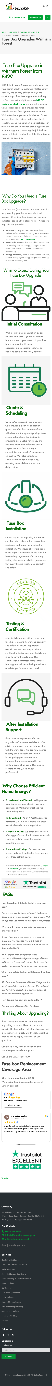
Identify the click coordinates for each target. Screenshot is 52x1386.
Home (4, 32)
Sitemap (5, 1320)
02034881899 (18, 17)
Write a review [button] (13, 1105)
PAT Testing (6, 1288)
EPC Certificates (8, 1297)
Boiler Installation (8, 1269)
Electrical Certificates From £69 (14, 1264)
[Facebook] (4, 1335)
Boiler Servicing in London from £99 (16, 1278)
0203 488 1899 (13, 1231)
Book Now (34, 17)
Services (13, 32)
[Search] (44, 6)
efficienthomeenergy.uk (17, 1239)
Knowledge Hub (17, 1245)
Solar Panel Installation (11, 1311)
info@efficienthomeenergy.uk (20, 1235)
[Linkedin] (13, 1335)
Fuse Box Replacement (29, 32)
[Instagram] (8, 1335)
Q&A (4, 1245)
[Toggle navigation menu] (47, 17)
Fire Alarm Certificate (10, 1316)
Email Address (8, 1345)
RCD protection (28, 239)
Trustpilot (13, 868)
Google (44, 865)
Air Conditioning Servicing (12, 1306)
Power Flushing (8, 1283)
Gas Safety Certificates (10, 1260)
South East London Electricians (14, 1274)
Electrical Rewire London (11, 1302)
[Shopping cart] (47, 6)
